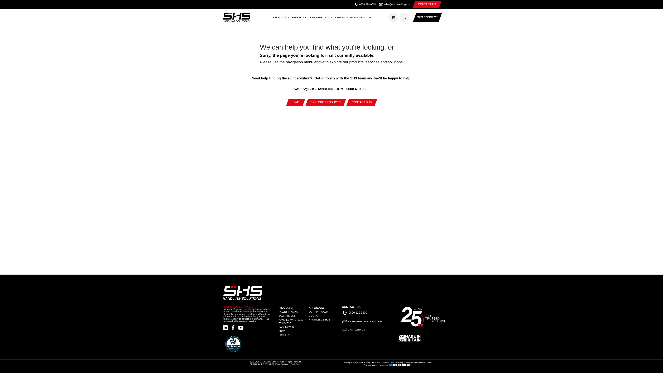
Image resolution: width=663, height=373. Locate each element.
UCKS (294, 311)
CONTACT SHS (362, 102)
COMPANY (315, 315)
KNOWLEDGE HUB (319, 319)
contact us (427, 4)
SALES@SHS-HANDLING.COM (365, 321)
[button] (404, 17)
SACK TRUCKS (286, 315)
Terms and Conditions (380, 362)
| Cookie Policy (362, 362)
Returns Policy (397, 362)
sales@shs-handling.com (397, 4)
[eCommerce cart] (393, 17)
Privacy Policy (350, 362)
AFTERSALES (316, 307)
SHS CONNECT (427, 17)
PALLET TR (284, 311)
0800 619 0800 (367, 4)
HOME (295, 102)
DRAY (281, 331)
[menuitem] (280, 17)
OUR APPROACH (318, 311)
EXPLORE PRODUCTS (326, 102)
